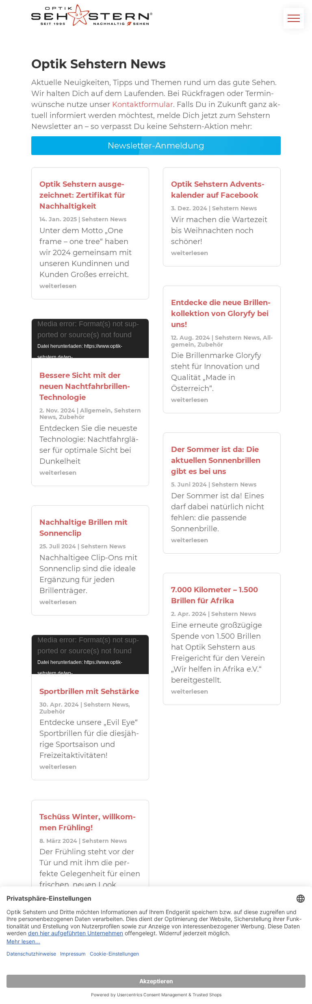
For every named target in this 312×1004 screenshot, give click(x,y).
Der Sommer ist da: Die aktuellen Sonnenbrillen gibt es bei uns (215, 460)
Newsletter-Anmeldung (156, 146)
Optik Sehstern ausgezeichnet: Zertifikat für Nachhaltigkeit (82, 195)
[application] (90, 338)
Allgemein (95, 410)
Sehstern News (104, 219)
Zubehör (71, 417)
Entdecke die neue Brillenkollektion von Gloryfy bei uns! (221, 313)
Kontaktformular (142, 104)
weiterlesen (57, 286)
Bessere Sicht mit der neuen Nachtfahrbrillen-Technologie (84, 386)
